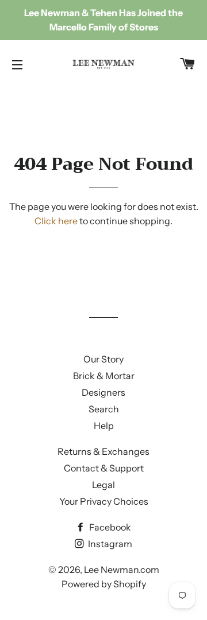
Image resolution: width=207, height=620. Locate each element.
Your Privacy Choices (103, 501)
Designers (103, 392)
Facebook (109, 527)
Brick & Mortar (104, 375)
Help (104, 425)
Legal (103, 484)
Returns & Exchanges (103, 451)
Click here (56, 221)
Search (104, 409)
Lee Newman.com (121, 569)
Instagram (109, 543)
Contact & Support (104, 468)
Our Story (103, 359)
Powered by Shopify (104, 584)
